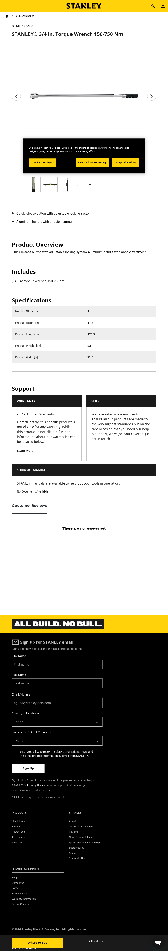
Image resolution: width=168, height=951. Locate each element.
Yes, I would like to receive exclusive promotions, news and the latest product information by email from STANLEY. (56, 753)
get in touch (101, 439)
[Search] (153, 6)
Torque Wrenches (24, 16)
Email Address (21, 694)
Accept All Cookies (125, 162)
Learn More (25, 451)
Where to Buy (37, 942)
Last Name (19, 674)
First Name (19, 656)
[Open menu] (6, 6)
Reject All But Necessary (92, 162)
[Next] (151, 96)
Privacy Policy (36, 785)
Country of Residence (25, 713)
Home (7, 16)
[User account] (163, 6)
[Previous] (16, 96)
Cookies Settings (42, 162)
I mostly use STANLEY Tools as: (31, 732)
